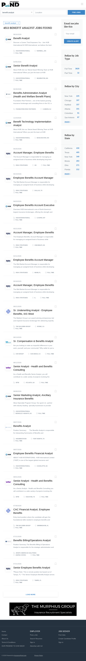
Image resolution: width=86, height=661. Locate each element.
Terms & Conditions (8, 642)
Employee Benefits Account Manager (33, 177)
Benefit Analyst (21, 38)
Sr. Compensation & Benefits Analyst (33, 341)
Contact (4, 635)
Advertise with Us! (36, 646)
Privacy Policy (38, 655)
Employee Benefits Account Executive (33, 205)
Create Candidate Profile (67, 639)
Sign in (32, 642)
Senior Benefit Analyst (25, 65)
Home (4, 631)
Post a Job (34, 635)
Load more (30, 594)
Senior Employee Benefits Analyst (31, 567)
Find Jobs (76, 12)
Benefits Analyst (22, 426)
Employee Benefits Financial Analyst (33, 453)
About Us (5, 639)
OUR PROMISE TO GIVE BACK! (13, 646)
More (67, 122)
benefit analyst (10, 23)
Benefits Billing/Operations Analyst (32, 540)
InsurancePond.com (20, 655)
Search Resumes (36, 639)
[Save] (53, 34)
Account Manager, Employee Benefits (33, 152)
